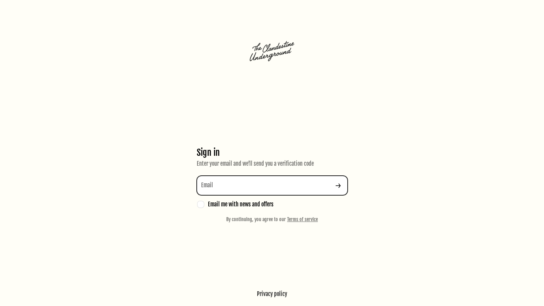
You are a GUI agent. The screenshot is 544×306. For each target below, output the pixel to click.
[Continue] (338, 185)
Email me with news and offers (241, 204)
